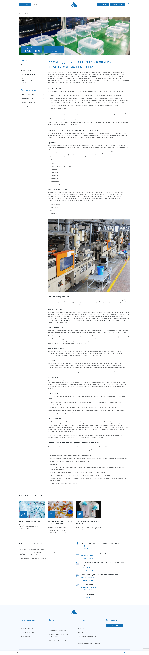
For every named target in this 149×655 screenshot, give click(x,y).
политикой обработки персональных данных (102, 652)
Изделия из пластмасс (27, 94)
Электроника (25, 106)
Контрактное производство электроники (58, 635)
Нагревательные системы (28, 102)
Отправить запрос (114, 625)
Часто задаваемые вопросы (87, 636)
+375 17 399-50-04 (87, 570)
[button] (25, 4)
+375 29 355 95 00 (86, 590)
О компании (81, 628)
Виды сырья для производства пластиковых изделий (30, 69)
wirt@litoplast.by (86, 568)
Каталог (36, 4)
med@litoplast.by (86, 546)
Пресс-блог (81, 632)
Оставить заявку (117, 4)
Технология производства (28, 74)
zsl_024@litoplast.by (87, 577)
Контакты (103, 4)
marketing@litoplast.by (88, 587)
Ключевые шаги (25, 64)
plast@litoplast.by (87, 556)
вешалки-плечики (109, 320)
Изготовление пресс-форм (58, 630)
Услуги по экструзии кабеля (58, 644)
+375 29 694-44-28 (87, 580)
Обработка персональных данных (89, 643)
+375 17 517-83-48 (86, 597)
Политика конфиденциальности (88, 640)
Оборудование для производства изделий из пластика (28, 80)
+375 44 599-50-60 (87, 548)
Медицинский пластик (27, 98)
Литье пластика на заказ (57, 640)
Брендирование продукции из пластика (59, 626)
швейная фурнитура (66, 320)
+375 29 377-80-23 (87, 558)
